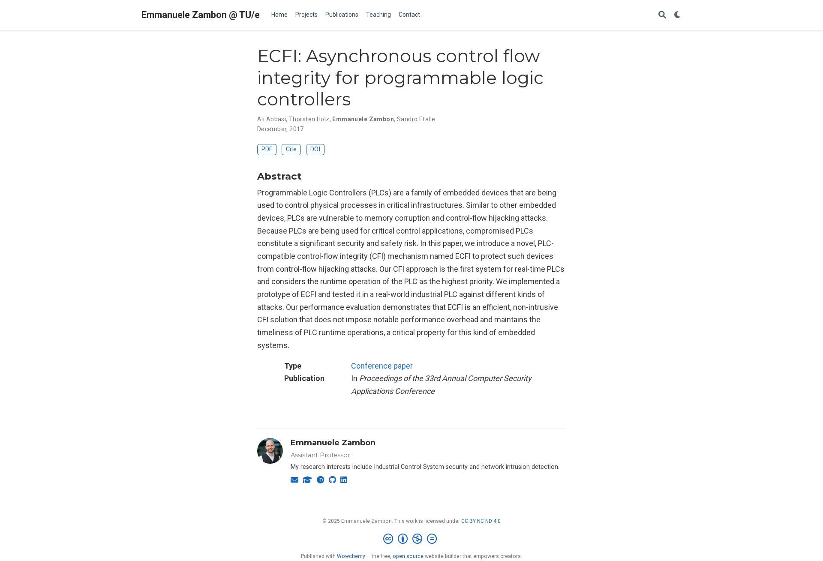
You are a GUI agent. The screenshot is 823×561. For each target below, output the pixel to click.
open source (408, 556)
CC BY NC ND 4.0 (481, 521)
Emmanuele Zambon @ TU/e (200, 14)
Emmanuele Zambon (333, 442)
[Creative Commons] (411, 539)
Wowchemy (351, 556)
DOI (315, 149)
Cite (291, 149)
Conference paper (382, 365)
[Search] (662, 15)
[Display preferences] (678, 15)
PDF (266, 149)
